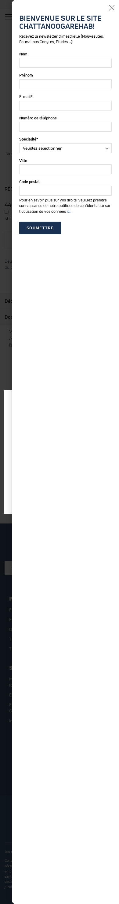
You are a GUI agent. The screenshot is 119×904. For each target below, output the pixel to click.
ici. (69, 211)
